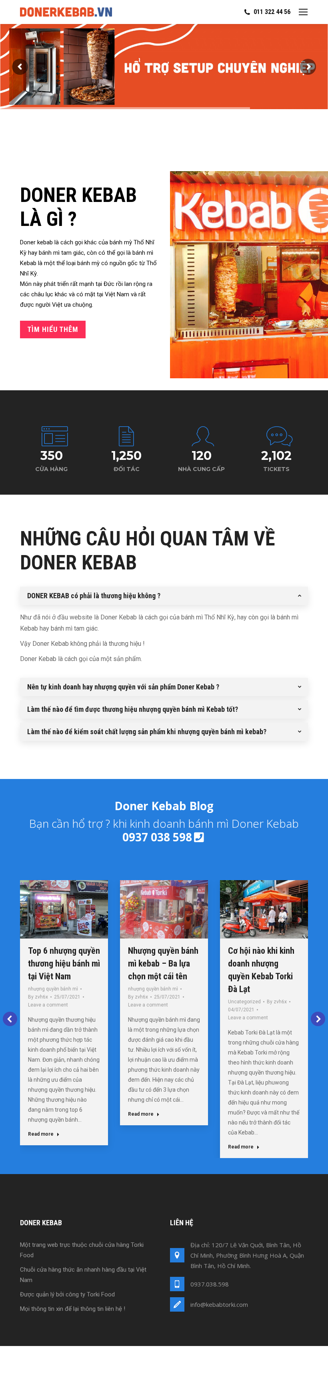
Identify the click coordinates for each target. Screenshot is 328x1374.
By (38, 997)
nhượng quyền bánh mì (53, 989)
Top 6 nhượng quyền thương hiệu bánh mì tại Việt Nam (64, 963)
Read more (41, 1134)
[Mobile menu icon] (303, 12)
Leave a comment (48, 1005)
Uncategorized (244, 1002)
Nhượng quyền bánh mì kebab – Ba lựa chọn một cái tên (163, 963)
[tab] (164, 596)
